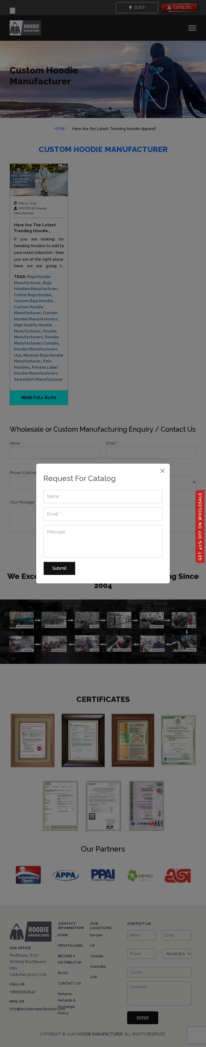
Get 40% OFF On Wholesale (200, 526)
